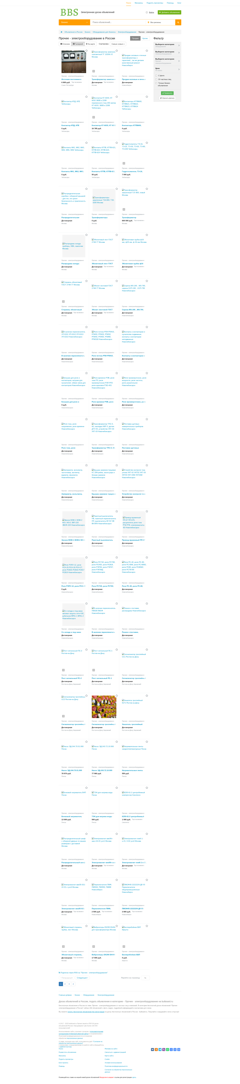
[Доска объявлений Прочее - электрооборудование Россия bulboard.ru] (171, 1049)
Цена (158, 69)
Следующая (82, 978)
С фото (161, 76)
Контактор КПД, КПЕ (70, 125)
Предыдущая (67, 978)
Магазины (139, 3)
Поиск (128, 3)
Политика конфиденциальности (116, 1066)
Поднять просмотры (155, 3)
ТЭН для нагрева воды (102, 816)
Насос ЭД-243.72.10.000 (102, 770)
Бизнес (77, 995)
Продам (135, 38)
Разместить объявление (67, 1052)
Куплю (145, 38)
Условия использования (113, 1063)
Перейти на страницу (130, 978)
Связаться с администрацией (115, 1052)
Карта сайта (109, 1056)
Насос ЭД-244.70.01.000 (72, 770)
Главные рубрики (65, 995)
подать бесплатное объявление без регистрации (86, 1011)
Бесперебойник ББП (131, 955)
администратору (66, 1047)
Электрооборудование (105, 995)
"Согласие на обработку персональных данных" (80, 1042)
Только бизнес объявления (164, 84)
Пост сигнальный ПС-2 (72, 678)
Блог (179, 3)
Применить (168, 93)
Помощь (170, 3)
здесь (134, 1077)
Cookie (107, 1059)
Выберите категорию (164, 45)
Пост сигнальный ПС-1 (102, 678)
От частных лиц (164, 79)
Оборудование (88, 995)
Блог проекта (63, 1063)
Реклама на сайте (111, 1049)
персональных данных (75, 1038)
